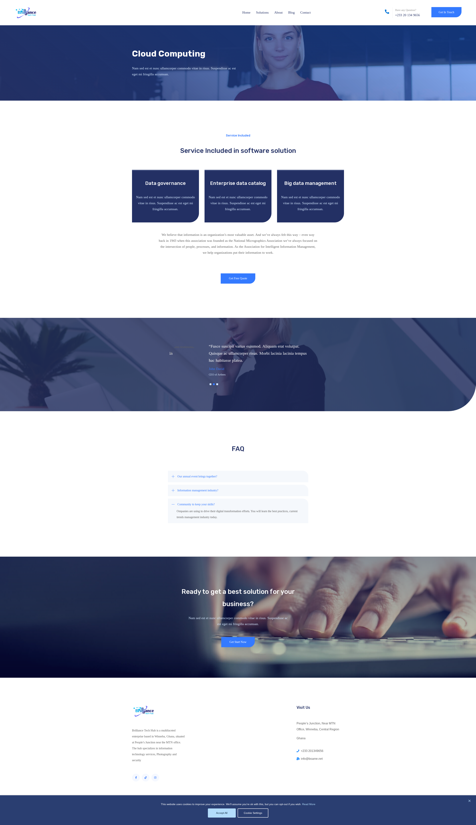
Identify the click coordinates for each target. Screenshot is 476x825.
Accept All (221, 812)
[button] (238, 476)
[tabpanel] (238, 361)
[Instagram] (155, 777)
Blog (291, 12)
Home (246, 12)
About (278, 12)
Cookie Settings (253, 812)
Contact (305, 12)
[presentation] (210, 384)
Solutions (262, 12)
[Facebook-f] (136, 777)
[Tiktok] (145, 777)
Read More (308, 804)
